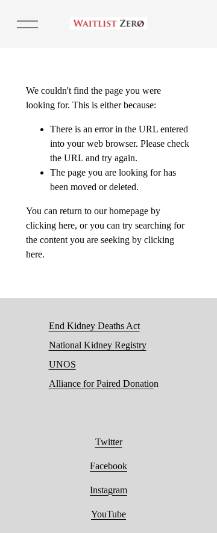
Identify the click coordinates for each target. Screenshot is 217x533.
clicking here (50, 225)
